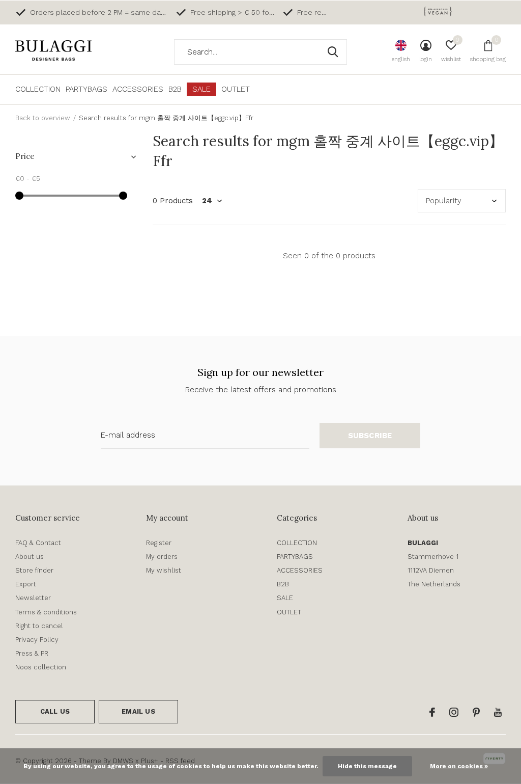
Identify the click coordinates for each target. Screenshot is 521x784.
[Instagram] (453, 712)
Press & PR (31, 653)
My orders (162, 556)
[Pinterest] (476, 712)
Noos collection (40, 667)
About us (29, 556)
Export (25, 584)
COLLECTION (38, 89)
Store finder (34, 570)
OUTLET (235, 89)
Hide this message (367, 766)
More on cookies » (459, 766)
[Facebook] (432, 712)
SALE (201, 89)
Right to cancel (39, 626)
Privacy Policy (37, 639)
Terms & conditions (46, 612)
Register (158, 543)
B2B (175, 89)
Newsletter (33, 598)
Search (333, 52)
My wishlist (163, 570)
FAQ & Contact (38, 543)
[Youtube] (498, 712)
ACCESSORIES (137, 89)
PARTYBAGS (86, 89)
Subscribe (370, 435)
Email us (138, 711)
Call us (55, 711)
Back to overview (42, 118)
